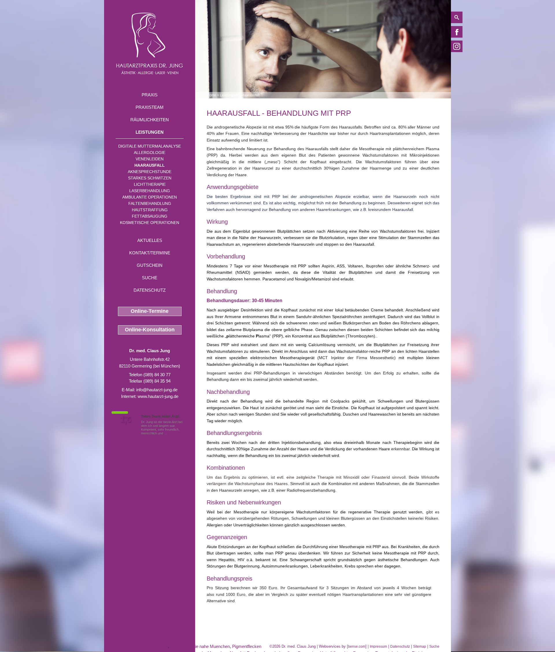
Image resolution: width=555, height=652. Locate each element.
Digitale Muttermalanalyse (149, 146)
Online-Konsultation (150, 330)
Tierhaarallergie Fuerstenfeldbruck (136, 646)
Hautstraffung (150, 209)
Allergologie (149, 152)
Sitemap (419, 646)
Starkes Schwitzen (149, 178)
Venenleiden (150, 159)
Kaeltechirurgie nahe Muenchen (200, 646)
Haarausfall (149, 165)
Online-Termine (150, 311)
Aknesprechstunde (149, 171)
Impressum (378, 646)
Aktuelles (149, 240)
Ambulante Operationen (149, 197)
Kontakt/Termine (149, 252)
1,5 (125, 420)
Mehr (171, 433)
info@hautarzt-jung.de (156, 389)
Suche (149, 277)
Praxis (150, 94)
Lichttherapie (150, 184)
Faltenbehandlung (149, 203)
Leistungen (150, 132)
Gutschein (149, 265)
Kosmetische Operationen (149, 222)
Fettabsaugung (149, 216)
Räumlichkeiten (149, 119)
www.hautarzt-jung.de (158, 396)
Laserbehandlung (149, 190)
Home (211, 95)
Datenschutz (150, 290)
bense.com (356, 646)
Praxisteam (150, 107)
